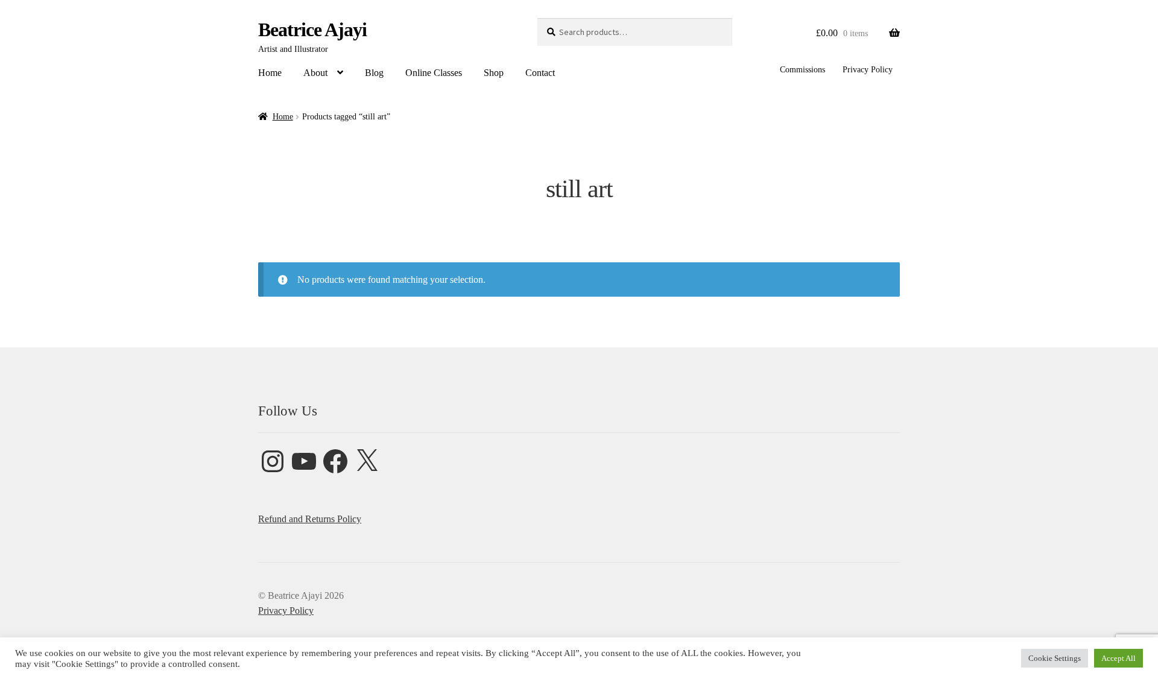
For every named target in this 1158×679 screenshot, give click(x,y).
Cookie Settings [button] (1054, 658)
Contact (540, 73)
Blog (374, 73)
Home (270, 73)
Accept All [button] (1118, 658)
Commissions (802, 69)
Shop (494, 73)
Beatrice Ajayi (312, 29)
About (315, 73)
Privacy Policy (868, 69)
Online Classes (433, 73)
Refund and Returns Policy (309, 519)
